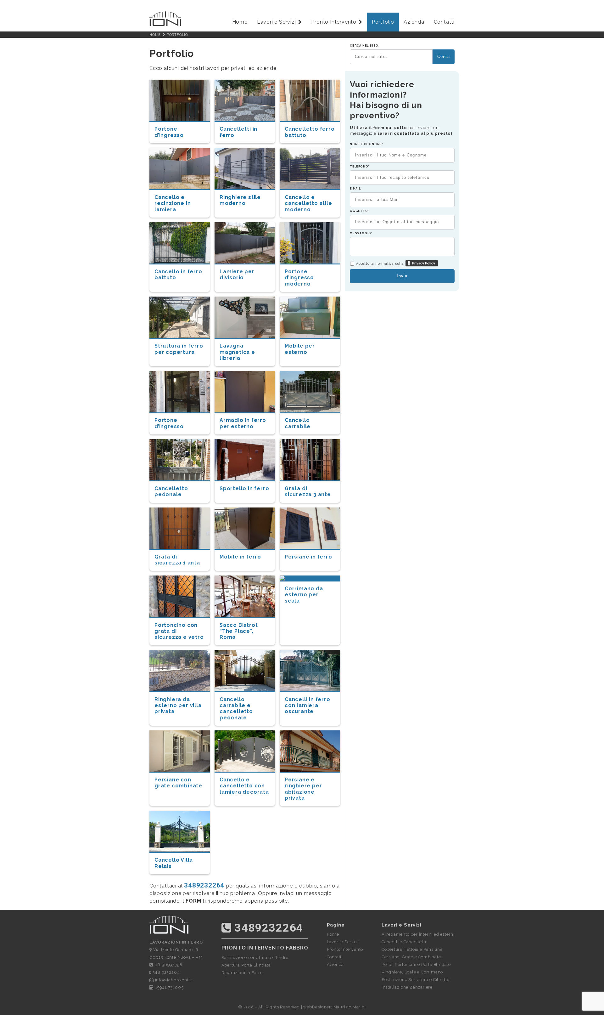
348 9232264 (165, 972)
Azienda (414, 22)
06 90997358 (167, 964)
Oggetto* (359, 211)
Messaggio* (361, 233)
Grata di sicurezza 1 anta (177, 560)
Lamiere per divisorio (237, 275)
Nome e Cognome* (366, 144)
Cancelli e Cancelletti (404, 941)
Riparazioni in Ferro (242, 972)
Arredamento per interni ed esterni (418, 934)
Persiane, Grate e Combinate (411, 957)
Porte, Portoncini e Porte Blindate (416, 964)
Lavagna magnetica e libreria (237, 352)
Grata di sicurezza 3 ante (308, 491)
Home (240, 22)
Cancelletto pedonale (171, 491)
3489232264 (204, 885)
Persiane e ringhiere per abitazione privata (303, 789)
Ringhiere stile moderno (240, 200)
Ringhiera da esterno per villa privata (178, 705)
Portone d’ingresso (169, 132)
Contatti (444, 22)
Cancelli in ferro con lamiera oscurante (307, 705)
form (193, 901)
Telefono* (359, 166)
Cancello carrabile (297, 423)
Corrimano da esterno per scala (304, 595)
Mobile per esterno (300, 349)
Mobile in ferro (240, 557)
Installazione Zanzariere (407, 987)
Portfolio (383, 22)
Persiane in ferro (308, 557)
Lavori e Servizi (276, 22)
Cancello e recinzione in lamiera (172, 203)
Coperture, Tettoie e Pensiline (412, 949)
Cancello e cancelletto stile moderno (308, 203)
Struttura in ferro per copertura (178, 349)
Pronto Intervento (333, 22)
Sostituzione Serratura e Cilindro (416, 979)
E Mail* (356, 188)
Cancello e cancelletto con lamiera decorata (244, 786)
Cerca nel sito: (365, 45)
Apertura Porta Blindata (246, 965)
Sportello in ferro (244, 488)
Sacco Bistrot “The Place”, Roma (239, 631)
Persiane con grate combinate (178, 783)
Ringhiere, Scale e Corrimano (412, 972)
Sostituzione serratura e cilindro (254, 957)
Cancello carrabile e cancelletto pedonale (236, 708)
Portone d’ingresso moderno (299, 277)
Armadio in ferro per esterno (243, 423)
